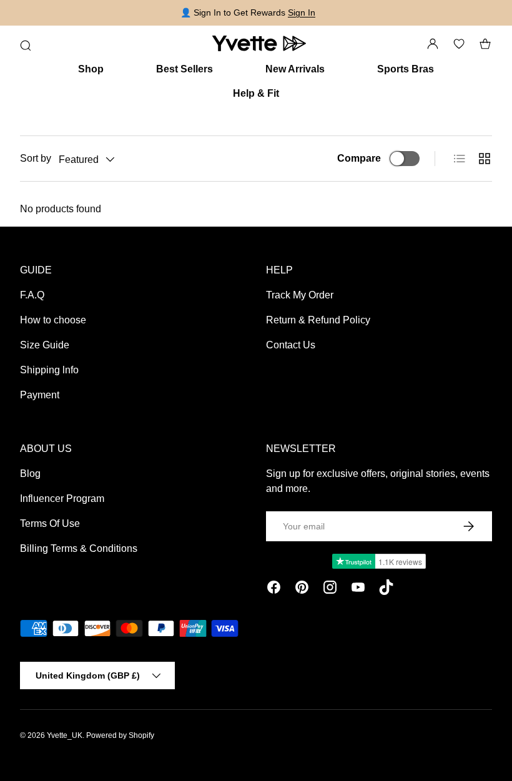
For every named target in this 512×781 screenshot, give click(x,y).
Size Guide (44, 345)
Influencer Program (62, 498)
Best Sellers (184, 69)
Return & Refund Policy (318, 320)
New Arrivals (295, 69)
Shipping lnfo (49, 370)
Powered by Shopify (120, 735)
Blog (30, 473)
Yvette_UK (64, 735)
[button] (485, 44)
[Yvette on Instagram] (330, 589)
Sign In (301, 12)
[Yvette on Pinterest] (302, 589)
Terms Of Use (50, 523)
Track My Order (299, 295)
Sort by (35, 158)
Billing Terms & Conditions (78, 548)
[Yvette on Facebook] (274, 589)
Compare (359, 158)
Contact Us (290, 345)
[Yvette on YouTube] (358, 589)
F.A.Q (32, 295)
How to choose (53, 320)
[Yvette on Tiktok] (386, 589)
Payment (39, 395)
